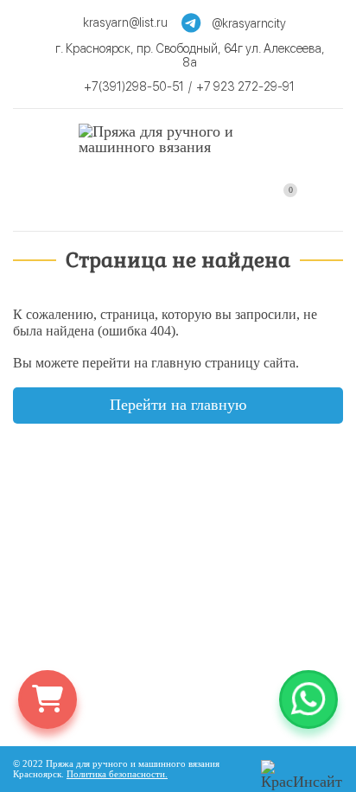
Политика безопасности (116, 774)
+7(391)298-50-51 (134, 86)
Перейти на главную (178, 404)
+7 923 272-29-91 (245, 86)
